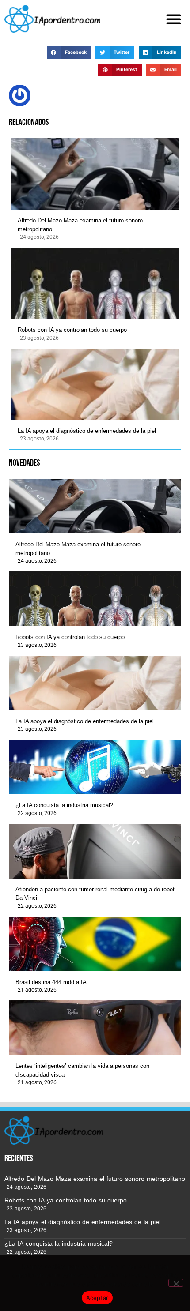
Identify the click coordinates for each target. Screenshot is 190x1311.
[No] (175, 1283)
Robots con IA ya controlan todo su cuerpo (72, 330)
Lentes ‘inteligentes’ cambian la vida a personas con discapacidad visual (82, 1070)
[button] (174, 19)
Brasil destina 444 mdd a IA (51, 982)
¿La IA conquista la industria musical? (64, 805)
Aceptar (97, 1297)
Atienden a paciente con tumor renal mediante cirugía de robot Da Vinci (95, 894)
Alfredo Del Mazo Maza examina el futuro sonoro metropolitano (80, 225)
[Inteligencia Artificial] (52, 18)
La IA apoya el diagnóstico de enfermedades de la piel (87, 431)
